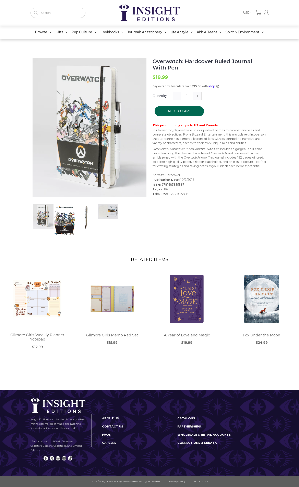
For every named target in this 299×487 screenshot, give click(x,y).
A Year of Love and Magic (187, 335)
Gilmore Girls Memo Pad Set (112, 335)
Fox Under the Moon (261, 335)
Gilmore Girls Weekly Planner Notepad (37, 337)
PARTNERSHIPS (189, 426)
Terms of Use (200, 481)
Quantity (160, 96)
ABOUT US (110, 418)
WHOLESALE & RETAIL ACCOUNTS (204, 434)
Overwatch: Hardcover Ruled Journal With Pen (202, 64)
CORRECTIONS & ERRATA (197, 443)
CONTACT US (112, 426)
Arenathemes (130, 481)
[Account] (266, 12)
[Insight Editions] (149, 12)
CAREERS (109, 443)
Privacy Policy (177, 481)
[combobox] (58, 13)
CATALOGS (186, 418)
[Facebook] (46, 458)
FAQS (106, 434)
